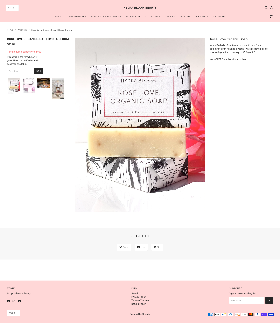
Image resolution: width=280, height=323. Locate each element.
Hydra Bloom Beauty (140, 7)
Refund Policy (138, 304)
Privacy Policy (138, 297)
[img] (266, 8)
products (22, 30)
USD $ (11, 7)
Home (10, 30)
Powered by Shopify (140, 314)
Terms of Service (140, 300)
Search (135, 293)
